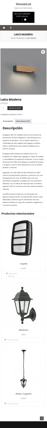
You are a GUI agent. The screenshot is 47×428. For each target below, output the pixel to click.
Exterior (19, 114)
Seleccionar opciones (12, 275)
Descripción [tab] (8, 121)
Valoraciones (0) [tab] (23, 121)
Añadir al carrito (15, 108)
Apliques (13, 114)
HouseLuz (23, 4)
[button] (43, 52)
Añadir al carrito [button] (12, 340)
